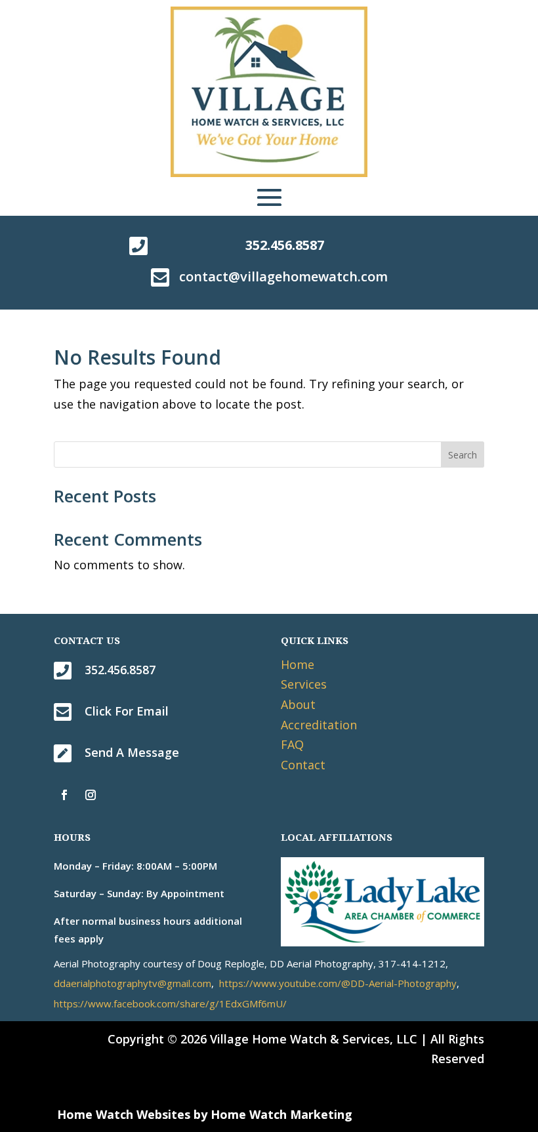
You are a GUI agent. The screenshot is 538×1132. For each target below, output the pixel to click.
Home (297, 664)
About (298, 704)
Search (462, 455)
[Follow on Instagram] (90, 794)
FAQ (292, 744)
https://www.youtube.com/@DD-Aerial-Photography (338, 983)
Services (304, 684)
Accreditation (319, 725)
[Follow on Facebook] (64, 794)
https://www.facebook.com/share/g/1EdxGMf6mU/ (170, 1003)
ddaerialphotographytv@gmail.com (132, 983)
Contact (303, 765)
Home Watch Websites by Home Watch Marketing (204, 1114)
